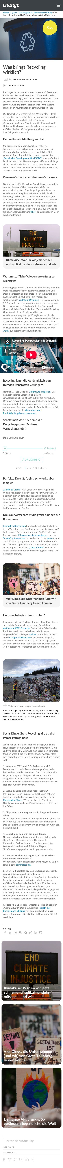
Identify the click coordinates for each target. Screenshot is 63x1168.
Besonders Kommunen (14, 526)
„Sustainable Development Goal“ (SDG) (22, 158)
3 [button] (36, 468)
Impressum (8, 1147)
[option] (31, 450)
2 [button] (30, 468)
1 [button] (25, 468)
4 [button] (41, 468)
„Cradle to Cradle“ (12, 490)
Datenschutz (9, 1153)
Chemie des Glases (12, 800)
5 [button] (46, 468)
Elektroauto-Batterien (39, 392)
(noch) (6, 331)
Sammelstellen (23, 865)
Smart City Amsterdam (14, 538)
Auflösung (31, 459)
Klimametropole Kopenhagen (32, 535)
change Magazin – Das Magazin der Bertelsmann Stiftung (27, 13)
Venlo (50, 538)
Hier (33, 212)
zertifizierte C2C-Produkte (16, 628)
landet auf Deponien (29, 300)
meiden (32, 634)
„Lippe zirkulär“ (36, 548)
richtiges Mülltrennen (20, 637)
